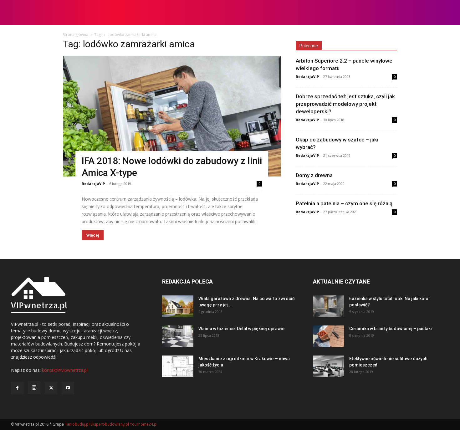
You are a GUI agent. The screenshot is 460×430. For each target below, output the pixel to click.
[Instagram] (34, 387)
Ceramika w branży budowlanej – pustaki (390, 328)
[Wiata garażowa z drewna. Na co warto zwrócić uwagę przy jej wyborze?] (177, 306)
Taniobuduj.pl (77, 424)
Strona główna (75, 34)
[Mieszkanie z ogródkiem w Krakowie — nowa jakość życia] (177, 366)
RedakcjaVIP (93, 183)
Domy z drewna (314, 175)
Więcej (92, 235)
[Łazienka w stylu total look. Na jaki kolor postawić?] (328, 306)
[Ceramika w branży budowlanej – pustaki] (328, 336)
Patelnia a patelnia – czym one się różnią (344, 203)
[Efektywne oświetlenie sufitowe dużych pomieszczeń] (328, 366)
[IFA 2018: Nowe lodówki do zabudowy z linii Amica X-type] (172, 116)
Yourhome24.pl (143, 424)
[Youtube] (68, 388)
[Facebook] (17, 388)
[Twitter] (51, 388)
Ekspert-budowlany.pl (109, 424)
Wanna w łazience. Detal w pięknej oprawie (241, 328)
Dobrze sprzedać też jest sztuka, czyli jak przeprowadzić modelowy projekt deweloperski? (345, 104)
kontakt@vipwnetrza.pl (65, 370)
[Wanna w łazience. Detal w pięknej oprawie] (177, 336)
